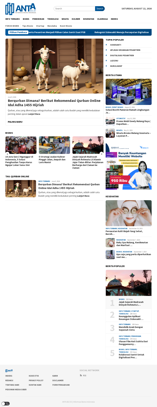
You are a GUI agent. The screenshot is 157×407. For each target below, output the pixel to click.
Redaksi (9, 380)
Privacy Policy (36, 380)
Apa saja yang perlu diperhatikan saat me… (133, 256)
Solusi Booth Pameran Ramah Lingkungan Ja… (127, 111)
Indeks (8, 376)
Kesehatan (122, 228)
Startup (135, 311)
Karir (55, 376)
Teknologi (123, 314)
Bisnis (108, 107)
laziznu (114, 60)
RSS (84, 375)
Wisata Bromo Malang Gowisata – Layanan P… (133, 134)
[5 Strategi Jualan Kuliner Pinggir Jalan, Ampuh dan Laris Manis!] (54, 145)
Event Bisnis (117, 107)
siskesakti (115, 45)
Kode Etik (34, 376)
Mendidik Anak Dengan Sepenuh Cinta (131, 328)
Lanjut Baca (34, 113)
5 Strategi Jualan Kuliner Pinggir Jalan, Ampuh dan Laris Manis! (52, 159)
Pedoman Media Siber (16, 389)
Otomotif (120, 118)
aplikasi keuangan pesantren (125, 50)
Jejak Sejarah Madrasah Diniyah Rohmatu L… (131, 303)
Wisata (119, 130)
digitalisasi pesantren (122, 55)
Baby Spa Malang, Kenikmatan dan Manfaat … (132, 244)
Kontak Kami (35, 385)
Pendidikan (136, 336)
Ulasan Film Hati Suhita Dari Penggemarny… (133, 343)
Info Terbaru (44, 181)
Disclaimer (57, 380)
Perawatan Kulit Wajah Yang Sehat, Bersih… (124, 232)
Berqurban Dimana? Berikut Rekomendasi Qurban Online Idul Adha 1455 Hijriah (54, 102)
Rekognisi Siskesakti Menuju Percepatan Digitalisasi (101, 32)
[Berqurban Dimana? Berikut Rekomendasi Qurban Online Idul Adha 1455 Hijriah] (54, 66)
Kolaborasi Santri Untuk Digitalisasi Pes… (131, 356)
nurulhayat (116, 66)
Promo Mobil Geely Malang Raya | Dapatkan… (133, 122)
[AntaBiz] (20, 8)
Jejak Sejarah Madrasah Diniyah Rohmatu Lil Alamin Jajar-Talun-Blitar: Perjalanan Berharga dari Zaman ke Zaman (87, 162)
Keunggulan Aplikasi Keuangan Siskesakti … (131, 318)
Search (100, 8)
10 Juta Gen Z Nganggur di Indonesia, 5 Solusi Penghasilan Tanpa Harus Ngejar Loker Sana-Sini (19, 160)
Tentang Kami (12, 385)
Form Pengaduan (61, 385)
